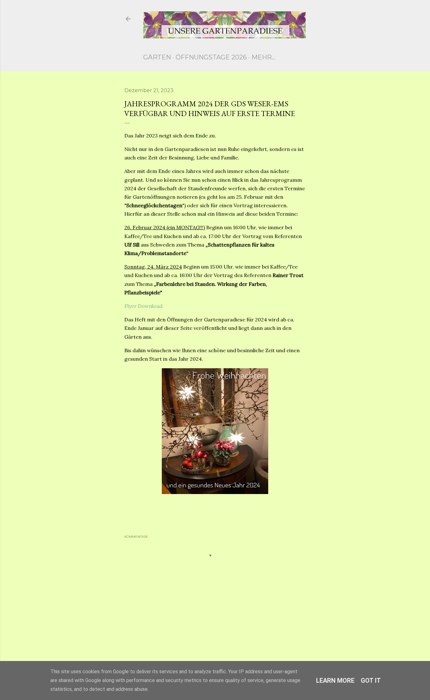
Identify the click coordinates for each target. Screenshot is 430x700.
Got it (371, 680)
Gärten (157, 57)
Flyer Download (143, 306)
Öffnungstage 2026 (211, 57)
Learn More (335, 680)
